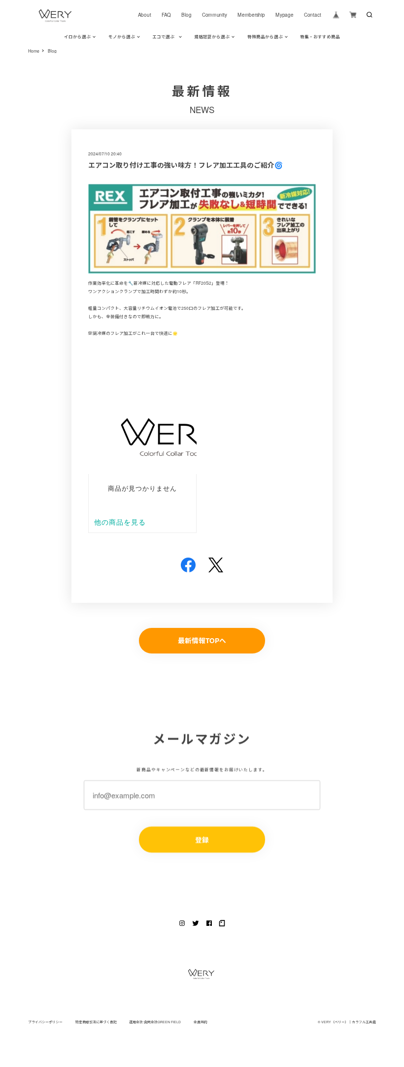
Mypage (284, 14)
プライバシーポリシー (45, 1022)
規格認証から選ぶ (212, 36)
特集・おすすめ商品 (320, 36)
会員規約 (200, 1022)
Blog (186, 14)
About (144, 14)
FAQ (166, 14)
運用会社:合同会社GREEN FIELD (155, 1022)
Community (214, 14)
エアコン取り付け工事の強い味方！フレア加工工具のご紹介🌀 (185, 165)
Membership (251, 14)
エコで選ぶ (163, 36)
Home (33, 51)
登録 (202, 839)
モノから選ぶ (121, 36)
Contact (312, 14)
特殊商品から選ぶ (265, 36)
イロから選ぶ (77, 36)
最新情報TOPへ (202, 640)
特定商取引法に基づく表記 (96, 1022)
